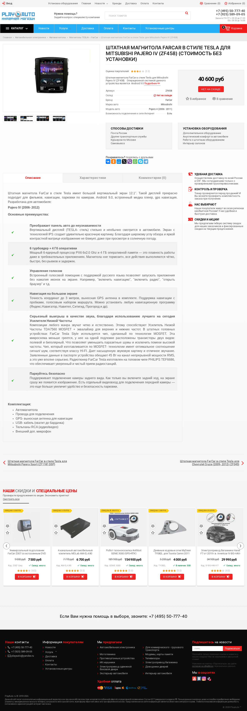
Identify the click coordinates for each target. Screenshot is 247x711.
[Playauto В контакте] (199, 679)
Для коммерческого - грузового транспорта (164, 648)
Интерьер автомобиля (158, 673)
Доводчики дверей (156, 666)
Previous (6, 546)
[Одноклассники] (113, 161)
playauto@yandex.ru (22, 655)
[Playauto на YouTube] (194, 679)
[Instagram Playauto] (204, 679)
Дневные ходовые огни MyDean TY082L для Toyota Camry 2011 (172, 552)
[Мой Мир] (119, 161)
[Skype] (140, 161)
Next (240, 546)
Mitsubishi (166, 104)
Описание (33, 178)
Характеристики (93, 178)
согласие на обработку (202, 666)
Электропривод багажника (161, 662)
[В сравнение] (224, 99)
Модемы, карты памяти (159, 654)
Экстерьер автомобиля (114, 673)
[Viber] (129, 161)
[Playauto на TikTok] (209, 679)
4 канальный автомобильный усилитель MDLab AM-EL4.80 (75, 552)
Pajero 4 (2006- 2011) (160, 109)
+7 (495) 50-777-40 (230, 11)
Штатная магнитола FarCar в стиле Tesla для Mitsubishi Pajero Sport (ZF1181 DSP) (37, 463)
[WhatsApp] (135, 161)
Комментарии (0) (152, 178)
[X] (124, 161)
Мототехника (107, 654)
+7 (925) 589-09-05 (230, 14)
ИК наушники (107, 662)
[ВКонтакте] (108, 161)
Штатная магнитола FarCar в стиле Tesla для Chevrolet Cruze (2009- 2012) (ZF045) (209, 463)
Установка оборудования (205, 128)
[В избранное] (197, 99)
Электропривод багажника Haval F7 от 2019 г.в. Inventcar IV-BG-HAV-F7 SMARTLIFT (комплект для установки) (220, 552)
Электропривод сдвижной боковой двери (116, 668)
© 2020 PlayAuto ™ (232, 707)
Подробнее (150, 83)
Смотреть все (11, 499)
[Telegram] (146, 161)
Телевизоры (152, 658)
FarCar (94, 37)
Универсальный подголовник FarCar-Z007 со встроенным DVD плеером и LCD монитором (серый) (27, 552)
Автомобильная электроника (117, 647)
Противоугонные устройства (117, 658)
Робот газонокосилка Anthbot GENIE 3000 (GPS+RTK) (123, 552)
